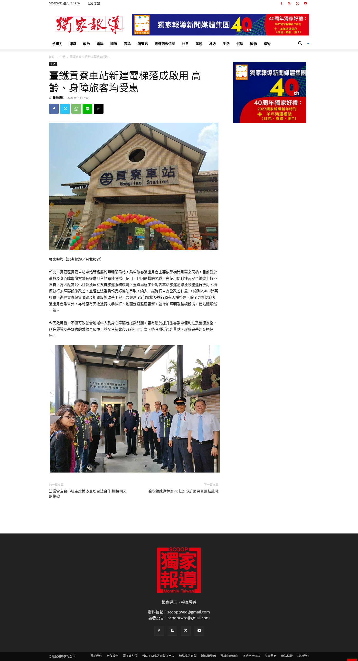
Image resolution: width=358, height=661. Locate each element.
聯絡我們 (303, 656)
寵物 (253, 43)
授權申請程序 (229, 656)
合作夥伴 (112, 656)
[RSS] (289, 3)
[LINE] (87, 109)
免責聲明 (270, 656)
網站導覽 (287, 656)
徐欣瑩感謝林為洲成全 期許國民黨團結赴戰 (183, 491)
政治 (86, 43)
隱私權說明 (208, 656)
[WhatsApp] (76, 109)
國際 (113, 43)
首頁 (52, 57)
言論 (127, 43)
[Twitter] (297, 3)
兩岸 (100, 43)
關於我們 (96, 656)
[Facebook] (281, 3)
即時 (72, 43)
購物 (267, 43)
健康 (239, 43)
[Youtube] (305, 3)
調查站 (143, 43)
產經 (199, 43)
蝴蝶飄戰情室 (165, 43)
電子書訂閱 (130, 656)
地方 (212, 43)
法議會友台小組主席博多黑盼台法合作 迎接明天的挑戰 (88, 494)
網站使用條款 (251, 656)
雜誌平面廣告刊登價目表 (158, 656)
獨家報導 (58, 97)
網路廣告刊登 (188, 656)
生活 (226, 43)
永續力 (57, 43)
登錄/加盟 (94, 3)
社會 (185, 43)
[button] (301, 44)
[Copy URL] (99, 109)
